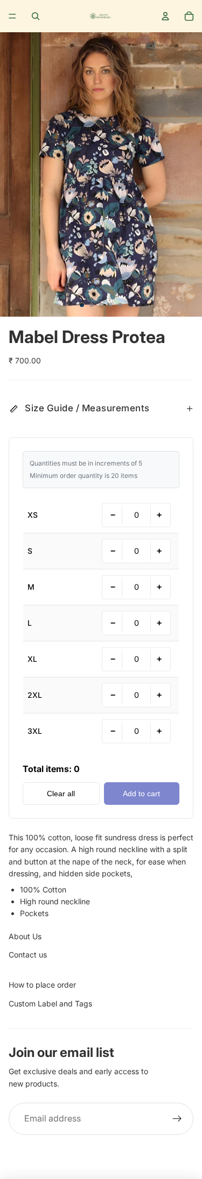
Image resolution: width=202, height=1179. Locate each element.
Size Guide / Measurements (87, 408)
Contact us (28, 954)
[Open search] (35, 16)
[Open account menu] (165, 16)
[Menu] (12, 16)
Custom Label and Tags (50, 1003)
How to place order (42, 984)
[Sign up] (177, 1118)
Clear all (61, 793)
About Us (25, 936)
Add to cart (141, 793)
